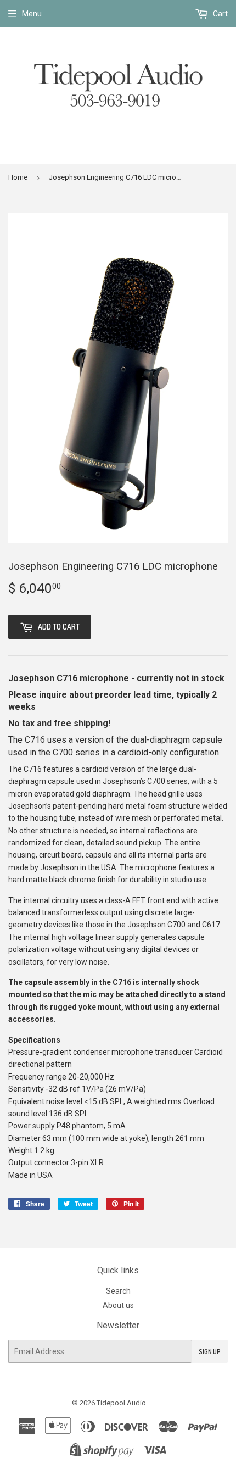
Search (118, 1291)
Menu (32, 13)
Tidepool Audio (121, 1403)
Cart (219, 13)
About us (118, 1305)
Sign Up (210, 1352)
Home (17, 177)
